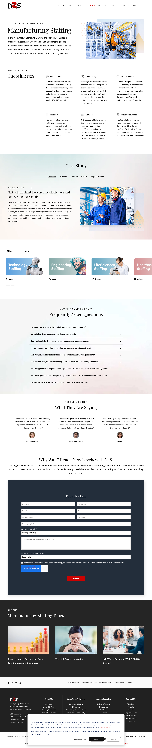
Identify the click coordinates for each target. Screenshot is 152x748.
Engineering (54, 279)
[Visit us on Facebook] (9, 683)
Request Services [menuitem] (105, 682)
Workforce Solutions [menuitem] (89, 682)
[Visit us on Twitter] (12, 683)
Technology (11, 279)
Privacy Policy (105, 727)
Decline (113, 739)
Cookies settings (80, 739)
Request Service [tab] (97, 176)
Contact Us (131, 721)
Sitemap (125, 743)
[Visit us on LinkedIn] (16, 683)
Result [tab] (84, 176)
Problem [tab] (63, 176)
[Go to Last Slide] (8, 286)
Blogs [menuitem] (130, 682)
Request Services (131, 713)
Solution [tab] (74, 176)
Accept (96, 739)
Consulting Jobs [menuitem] (119, 682)
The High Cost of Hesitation (69, 659)
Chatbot (131, 710)
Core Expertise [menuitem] (73, 682)
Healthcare (139, 279)
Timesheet (130, 704)
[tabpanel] (76, 208)
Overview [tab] (52, 176)
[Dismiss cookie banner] (120, 718)
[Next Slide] (12, 286)
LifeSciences (97, 279)
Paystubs (131, 707)
